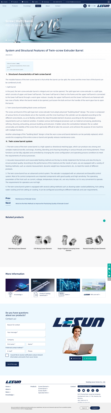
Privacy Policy (28, 408)
